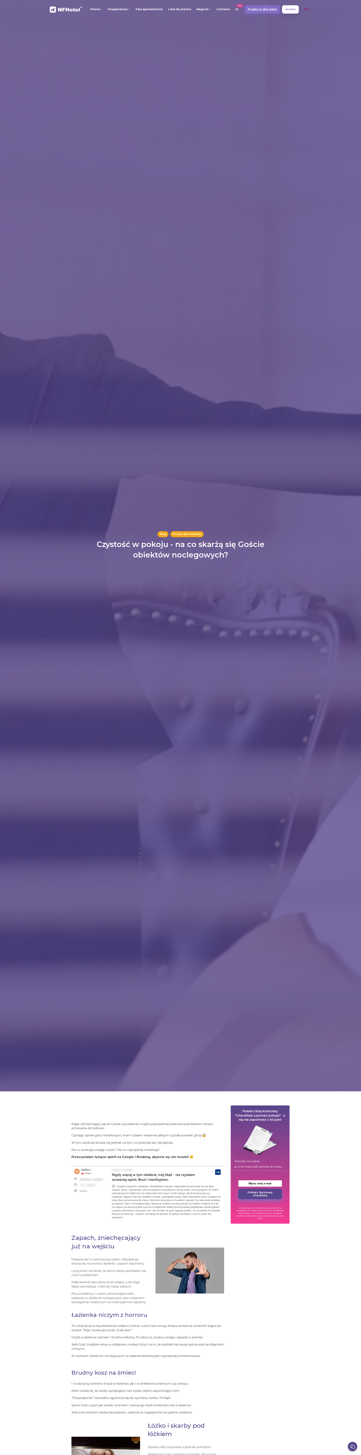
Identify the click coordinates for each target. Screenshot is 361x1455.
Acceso (290, 9)
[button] (96, 9)
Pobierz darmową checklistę (260, 1194)
